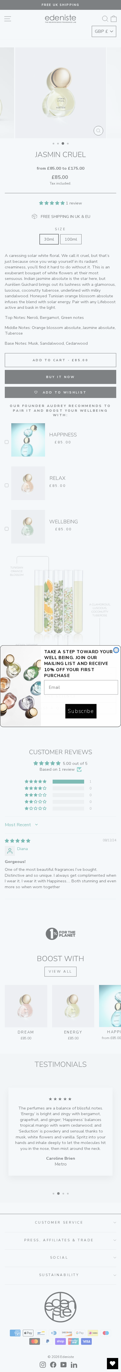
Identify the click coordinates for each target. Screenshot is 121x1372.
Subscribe (81, 711)
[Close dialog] (116, 650)
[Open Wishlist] (112, 1363)
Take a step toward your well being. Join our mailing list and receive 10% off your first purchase (78, 663)
